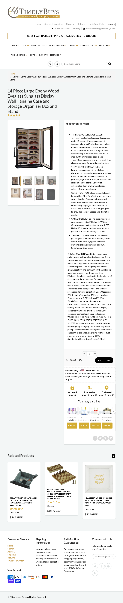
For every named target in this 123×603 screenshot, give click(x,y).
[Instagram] (95, 573)
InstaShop (55, 55)
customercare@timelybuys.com (101, 28)
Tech (24, 46)
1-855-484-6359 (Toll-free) (67, 28)
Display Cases (38, 46)
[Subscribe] (112, 556)
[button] (14, 115)
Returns (81, 24)
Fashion (103, 46)
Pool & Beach (18, 55)
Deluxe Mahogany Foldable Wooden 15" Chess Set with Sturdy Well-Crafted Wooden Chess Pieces (59, 494)
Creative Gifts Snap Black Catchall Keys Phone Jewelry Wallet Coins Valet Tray (23, 501)
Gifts (32, 55)
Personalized (56, 46)
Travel (71, 46)
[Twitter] (95, 566)
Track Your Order (96, 24)
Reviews (43, 55)
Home (38, 24)
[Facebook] (102, 566)
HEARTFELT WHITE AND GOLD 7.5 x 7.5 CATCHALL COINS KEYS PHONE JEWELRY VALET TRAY (98, 501)
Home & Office (87, 46)
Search (48, 24)
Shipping (70, 24)
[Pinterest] (108, 566)
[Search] (109, 64)
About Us (58, 24)
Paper (14, 46)
